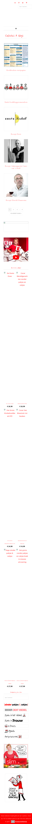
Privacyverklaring (21, 821)
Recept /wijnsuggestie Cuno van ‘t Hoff (16, 167)
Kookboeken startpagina (16, 70)
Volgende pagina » (16, 214)
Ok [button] (13, 821)
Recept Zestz (16, 134)
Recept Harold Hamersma (16, 200)
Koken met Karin (16, 18)
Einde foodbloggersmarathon (16, 102)
